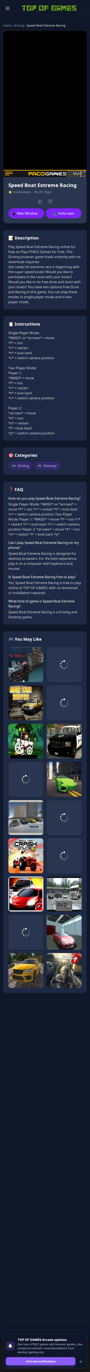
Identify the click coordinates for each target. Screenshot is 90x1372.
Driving (19, 25)
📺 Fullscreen (63, 213)
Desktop (47, 465)
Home (7, 25)
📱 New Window (25, 213)
